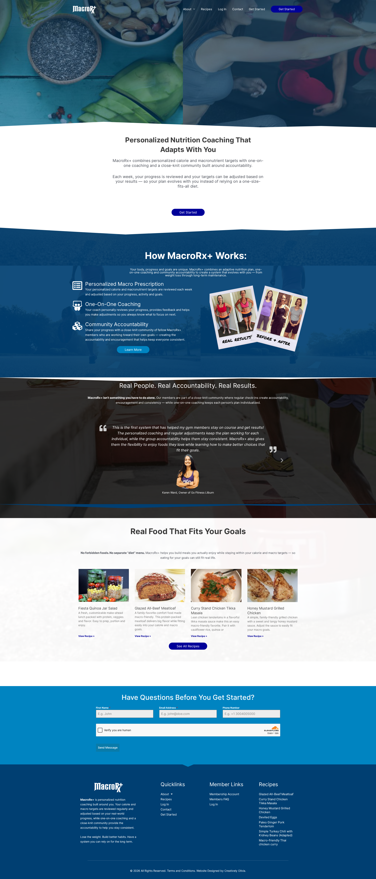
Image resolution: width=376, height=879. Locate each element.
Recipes (206, 9)
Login (226, 662)
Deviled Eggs (268, 811)
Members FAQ (219, 793)
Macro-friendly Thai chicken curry (272, 836)
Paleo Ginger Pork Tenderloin (271, 818)
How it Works (123, 662)
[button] (287, 9)
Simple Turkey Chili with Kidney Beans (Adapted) (276, 827)
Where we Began (94, 662)
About (187, 9)
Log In (222, 9)
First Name (103, 701)
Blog (212, 662)
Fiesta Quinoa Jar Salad (97, 602)
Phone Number (231, 701)
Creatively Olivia (234, 864)
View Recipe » (86, 630)
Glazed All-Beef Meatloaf (155, 602)
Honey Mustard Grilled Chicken (274, 804)
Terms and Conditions (181, 864)
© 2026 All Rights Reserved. (148, 864)
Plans (147, 662)
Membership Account (224, 788)
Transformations (170, 662)
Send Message (108, 741)
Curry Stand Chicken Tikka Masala (273, 795)
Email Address (168, 701)
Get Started (257, 9)
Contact (237, 9)
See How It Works (188, 101)
